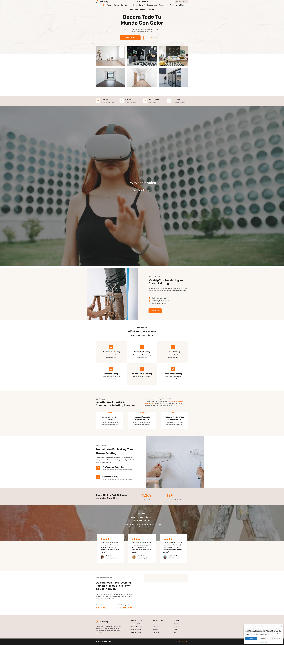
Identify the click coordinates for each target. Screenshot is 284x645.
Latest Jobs (156, 627)
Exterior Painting (136, 632)
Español (151, 9)
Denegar (263, 638)
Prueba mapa (152, 5)
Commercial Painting (137, 624)
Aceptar (251, 638)
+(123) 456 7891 (143, 1)
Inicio (103, 5)
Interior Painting (136, 629)
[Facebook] (176, 1)
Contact (142, 5)
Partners (155, 629)
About (109, 5)
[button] (281, 626)
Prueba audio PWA (176, 5)
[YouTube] (186, 1)
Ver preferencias (276, 638)
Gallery (116, 5)
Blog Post (156, 632)
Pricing (134, 5)
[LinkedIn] (183, 1)
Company (155, 624)
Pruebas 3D (163, 5)
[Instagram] (180, 1)
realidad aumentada (137, 9)
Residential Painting (137, 627)
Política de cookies (263, 642)
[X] (179, 641)
